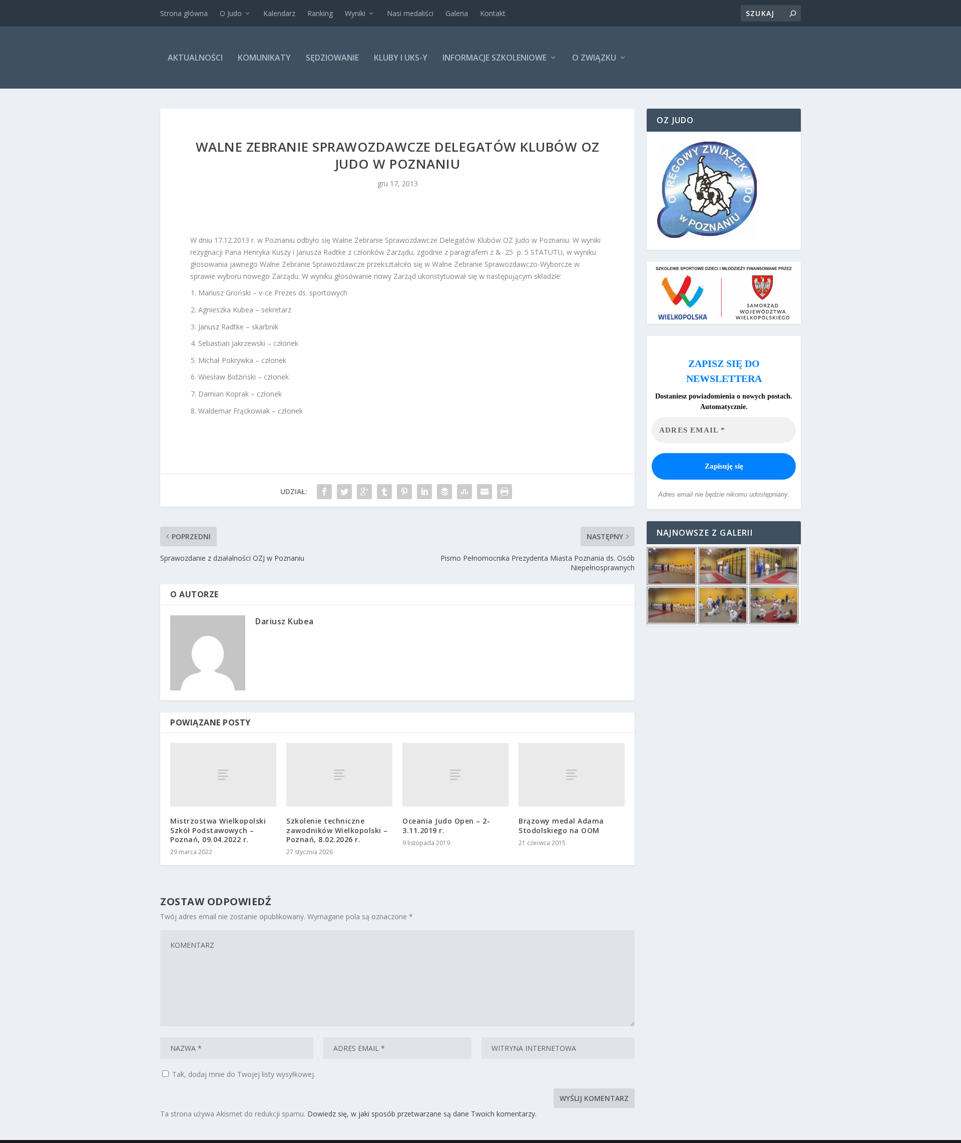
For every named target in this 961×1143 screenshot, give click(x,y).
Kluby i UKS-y (400, 57)
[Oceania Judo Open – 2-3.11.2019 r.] (455, 775)
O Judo (231, 13)
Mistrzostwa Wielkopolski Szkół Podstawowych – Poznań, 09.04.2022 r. (218, 830)
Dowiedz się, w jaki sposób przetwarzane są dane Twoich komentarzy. (422, 1113)
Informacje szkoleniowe (494, 57)
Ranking (320, 13)
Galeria (456, 13)
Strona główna (184, 13)
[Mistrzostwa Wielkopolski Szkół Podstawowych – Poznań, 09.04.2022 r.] (223, 775)
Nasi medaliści (410, 13)
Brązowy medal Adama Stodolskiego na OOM (561, 825)
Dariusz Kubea (284, 621)
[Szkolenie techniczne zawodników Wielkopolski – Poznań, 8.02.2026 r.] (339, 775)
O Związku (594, 57)
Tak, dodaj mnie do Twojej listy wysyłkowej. (242, 1074)
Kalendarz (279, 13)
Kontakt (493, 13)
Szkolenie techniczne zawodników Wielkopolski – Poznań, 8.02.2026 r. (337, 830)
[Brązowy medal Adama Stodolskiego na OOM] (572, 775)
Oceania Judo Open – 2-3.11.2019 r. (446, 825)
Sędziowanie (332, 57)
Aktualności (195, 57)
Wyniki (355, 13)
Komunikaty (264, 57)
